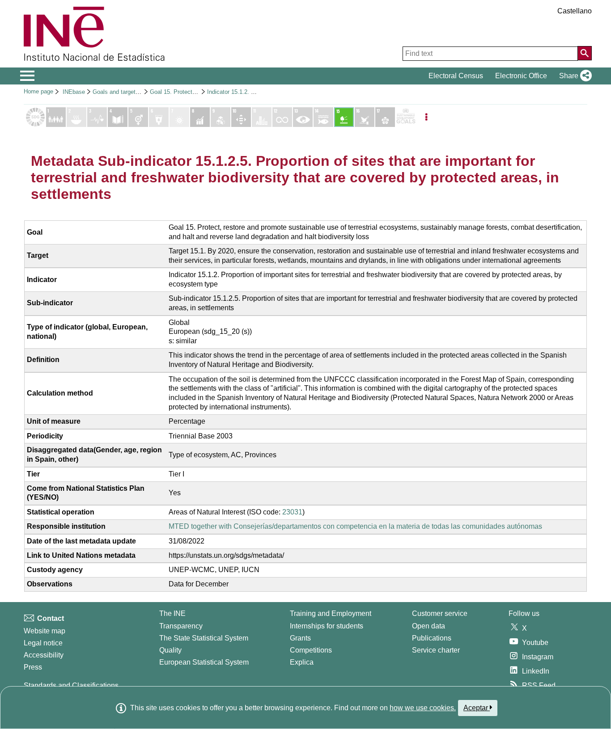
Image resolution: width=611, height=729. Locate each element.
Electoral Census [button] (456, 76)
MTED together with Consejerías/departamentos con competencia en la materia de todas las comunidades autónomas (355, 526)
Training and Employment (330, 613)
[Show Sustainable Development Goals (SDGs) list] (35, 117)
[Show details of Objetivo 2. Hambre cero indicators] (76, 117)
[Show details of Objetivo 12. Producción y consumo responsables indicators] (282, 117)
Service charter (436, 650)
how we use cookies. (423, 708)
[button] (574, 76)
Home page (38, 91)
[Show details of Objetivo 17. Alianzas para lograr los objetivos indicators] (385, 117)
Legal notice (43, 643)
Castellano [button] (574, 11)
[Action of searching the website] (584, 53)
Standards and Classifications (71, 685)
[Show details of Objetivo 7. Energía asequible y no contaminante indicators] (179, 117)
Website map (44, 631)
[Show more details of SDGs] (406, 117)
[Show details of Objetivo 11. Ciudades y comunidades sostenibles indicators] (262, 117)
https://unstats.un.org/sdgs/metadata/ (226, 555)
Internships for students (326, 626)
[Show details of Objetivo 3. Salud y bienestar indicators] (97, 117)
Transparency (181, 626)
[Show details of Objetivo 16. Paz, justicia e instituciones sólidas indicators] (364, 117)
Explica (302, 662)
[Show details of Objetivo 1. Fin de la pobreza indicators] (56, 117)
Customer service (439, 613)
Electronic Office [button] (521, 76)
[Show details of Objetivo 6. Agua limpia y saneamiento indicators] (159, 117)
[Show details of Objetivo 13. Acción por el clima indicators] (303, 117)
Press (33, 667)
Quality (170, 650)
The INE (172, 613)
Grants (300, 638)
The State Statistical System (203, 638)
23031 (292, 512)
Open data (428, 626)
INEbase (74, 91)
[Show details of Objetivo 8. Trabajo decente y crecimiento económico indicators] (200, 117)
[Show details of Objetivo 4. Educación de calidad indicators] (117, 117)
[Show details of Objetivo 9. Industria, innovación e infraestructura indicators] (220, 117)
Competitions (311, 650)
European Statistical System (204, 662)
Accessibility (44, 655)
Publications (431, 638)
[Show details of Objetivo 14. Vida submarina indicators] (323, 117)
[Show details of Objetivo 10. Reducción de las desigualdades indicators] (241, 117)
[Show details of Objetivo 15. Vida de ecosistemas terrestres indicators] (344, 117)
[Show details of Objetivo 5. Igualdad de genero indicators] (138, 117)
